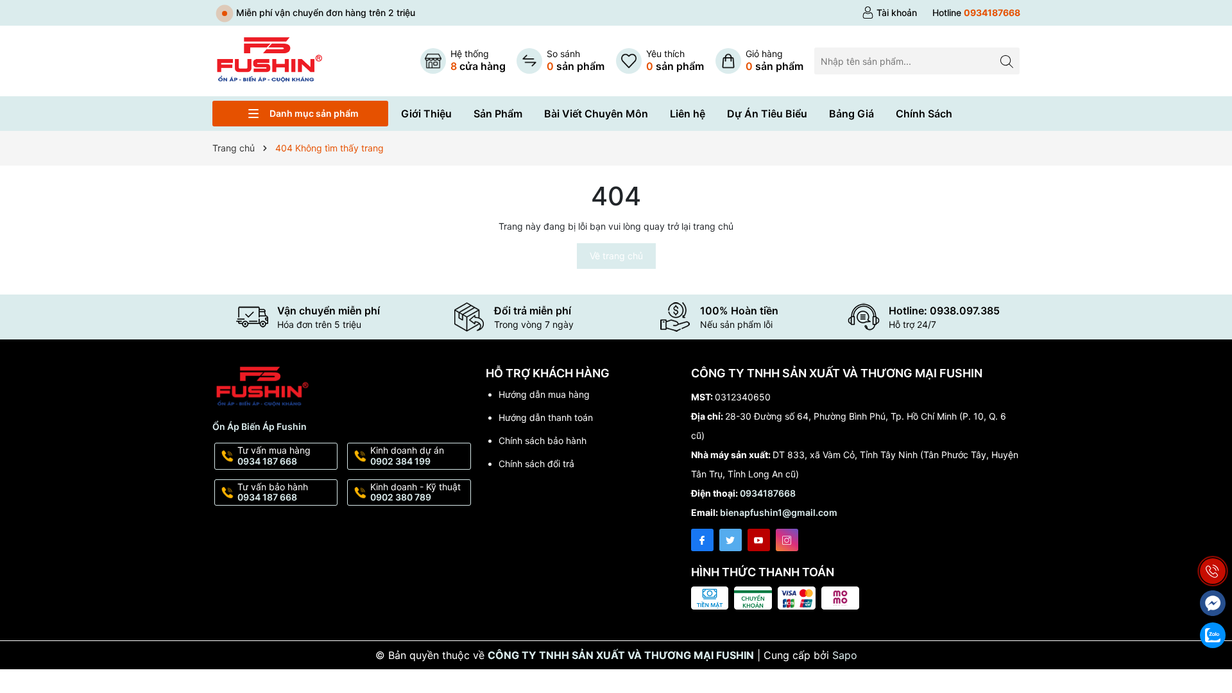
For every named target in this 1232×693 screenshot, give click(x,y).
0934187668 (768, 493)
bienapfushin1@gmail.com (778, 512)
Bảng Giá (851, 113)
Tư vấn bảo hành (272, 492)
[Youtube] (759, 540)
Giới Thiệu (426, 113)
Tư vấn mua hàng (274, 455)
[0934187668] (976, 13)
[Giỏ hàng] (759, 61)
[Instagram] (787, 540)
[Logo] (268, 60)
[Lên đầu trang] (1213, 540)
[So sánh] (560, 61)
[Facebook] (702, 540)
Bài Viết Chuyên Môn (596, 113)
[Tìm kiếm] (1006, 61)
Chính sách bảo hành (542, 440)
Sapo (844, 655)
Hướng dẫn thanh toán (546, 417)
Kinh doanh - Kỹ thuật (415, 492)
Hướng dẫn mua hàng (544, 394)
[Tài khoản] (889, 13)
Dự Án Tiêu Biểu (767, 113)
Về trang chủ (616, 255)
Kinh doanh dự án (407, 455)
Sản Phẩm (498, 113)
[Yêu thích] (660, 61)
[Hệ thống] (463, 61)
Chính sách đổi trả (536, 463)
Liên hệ (687, 113)
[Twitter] (730, 540)
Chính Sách (924, 113)
